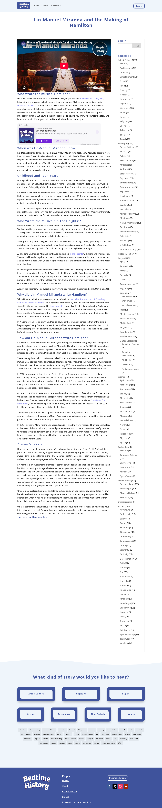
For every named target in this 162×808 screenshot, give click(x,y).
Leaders (124, 205)
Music (123, 112)
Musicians (125, 218)
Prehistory (125, 497)
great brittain (117, 734)
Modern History (127, 493)
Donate (139, 6)
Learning (124, 612)
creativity (139, 730)
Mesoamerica (126, 318)
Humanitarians (127, 200)
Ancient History (127, 484)
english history (48, 734)
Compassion (126, 541)
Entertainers (126, 182)
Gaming (123, 90)
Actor (122, 63)
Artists (123, 156)
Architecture (126, 68)
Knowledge (125, 603)
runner (53, 743)
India (122, 309)
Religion (124, 121)
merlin (45, 739)
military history (56, 739)
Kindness (124, 598)
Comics (123, 72)
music (81, 739)
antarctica (62, 730)
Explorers (124, 191)
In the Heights (76, 253)
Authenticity (125, 514)
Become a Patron (117, 778)
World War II (128, 305)
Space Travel (126, 476)
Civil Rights (127, 360)
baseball (72, 730)
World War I (127, 300)
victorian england (108, 743)
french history (87, 734)
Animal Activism (127, 147)
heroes (127, 734)
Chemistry (125, 398)
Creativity (124, 549)
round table (43, 743)
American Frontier (130, 344)
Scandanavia (126, 332)
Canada (123, 279)
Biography (123, 143)
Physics (123, 438)
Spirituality (125, 630)
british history (112, 730)
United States (126, 340)
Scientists (124, 236)
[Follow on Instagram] (120, 786)
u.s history (87, 743)
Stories (45, 5)
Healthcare (125, 196)
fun (97, 734)
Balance (123, 518)
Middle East (125, 323)
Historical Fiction (126, 253)
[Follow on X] (115, 786)
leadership (27, 739)
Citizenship (125, 532)
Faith (122, 563)
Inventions (125, 467)
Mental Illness (126, 420)
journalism (137, 734)
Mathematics (126, 411)
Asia (122, 270)
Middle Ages (126, 488)
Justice (123, 594)
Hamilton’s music (25, 105)
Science (121, 376)
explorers (68, 734)
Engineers (124, 178)
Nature (123, 424)
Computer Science (128, 455)
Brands (65, 796)
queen (108, 739)
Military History (127, 213)
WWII (120, 743)
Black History (126, 173)
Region (121, 258)
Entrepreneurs (127, 187)
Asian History (126, 160)
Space (123, 442)
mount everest (70, 739)
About (37, 5)
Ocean (123, 429)
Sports (123, 125)
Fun (122, 572)
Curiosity (124, 554)
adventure (22, 730)
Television (124, 130)
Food (122, 85)
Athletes (124, 164)
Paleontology (126, 433)
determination (26, 734)
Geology (124, 407)
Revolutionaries (127, 231)
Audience (55, 5)
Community (125, 536)
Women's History (128, 249)
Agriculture (125, 380)
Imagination (125, 590)
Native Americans (128, 222)
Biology (123, 393)
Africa (123, 261)
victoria (96, 743)
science (62, 743)
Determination (127, 558)
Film (122, 81)
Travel (123, 139)
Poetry (123, 117)
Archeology (125, 384)
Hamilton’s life (57, 306)
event (59, 734)
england (37, 734)
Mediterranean (127, 314)
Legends (124, 103)
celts (131, 730)
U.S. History (125, 245)
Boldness (124, 527)
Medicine (124, 416)
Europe (123, 293)
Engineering (125, 462)
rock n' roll (134, 739)
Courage (124, 545)
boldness (92, 730)
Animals (124, 151)
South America (127, 336)
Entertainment (127, 76)
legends (37, 739)
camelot (123, 730)
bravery (101, 730)
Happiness (125, 576)
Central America (127, 284)
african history (34, 730)
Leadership (125, 607)
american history (49, 730)
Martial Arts (125, 209)
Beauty (123, 523)
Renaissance (128, 296)
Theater (123, 134)
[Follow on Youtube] (126, 786)
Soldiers (124, 240)
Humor (123, 585)
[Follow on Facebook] (109, 786)
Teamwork (125, 638)
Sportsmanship (127, 634)
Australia (124, 275)
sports (77, 743)
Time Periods (124, 480)
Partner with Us (69, 791)
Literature (125, 108)
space (70, 743)
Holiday (123, 94)
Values (121, 506)
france (77, 734)
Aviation (124, 450)
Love (122, 616)
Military (123, 471)
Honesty (124, 581)
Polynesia (124, 327)
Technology (123, 447)
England (124, 288)
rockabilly (123, 739)
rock (115, 739)
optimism (99, 739)
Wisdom (124, 643)
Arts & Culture (125, 60)
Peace (123, 625)
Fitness (123, 567)
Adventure (125, 509)
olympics (90, 739)
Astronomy (125, 389)
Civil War (126, 364)
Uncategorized (125, 502)
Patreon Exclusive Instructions (76, 802)
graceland (105, 734)
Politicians (125, 227)
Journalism (125, 99)
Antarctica (125, 266)
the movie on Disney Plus (91, 98)
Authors (124, 169)
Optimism (124, 621)
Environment (126, 402)
